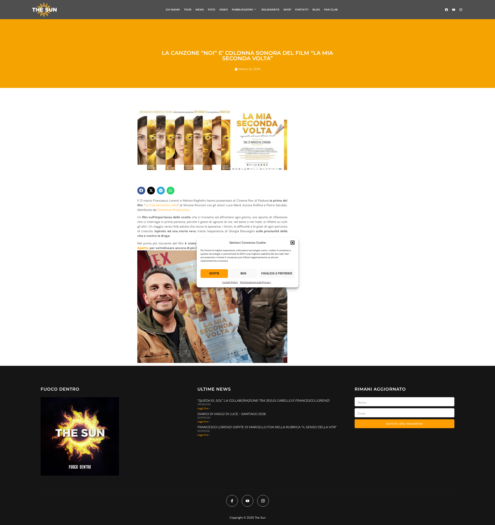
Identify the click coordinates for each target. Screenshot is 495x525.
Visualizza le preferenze (276, 273)
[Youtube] (454, 10)
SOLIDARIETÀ (270, 9)
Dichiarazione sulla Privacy (255, 282)
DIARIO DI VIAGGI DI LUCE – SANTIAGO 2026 (231, 414)
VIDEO (223, 9)
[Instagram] (461, 10)
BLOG (316, 9)
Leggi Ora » (203, 408)
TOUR (187, 9)
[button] (292, 243)
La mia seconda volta (161, 205)
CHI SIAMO (173, 9)
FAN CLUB (331, 9)
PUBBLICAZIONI (242, 9)
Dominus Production (173, 210)
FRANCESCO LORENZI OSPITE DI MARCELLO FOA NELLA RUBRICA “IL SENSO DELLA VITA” (266, 427)
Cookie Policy (230, 282)
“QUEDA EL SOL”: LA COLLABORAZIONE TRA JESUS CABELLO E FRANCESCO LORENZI (263, 400)
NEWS (199, 9)
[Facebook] (446, 10)
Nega (243, 273)
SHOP (287, 9)
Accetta (214, 273)
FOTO (211, 9)
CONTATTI (301, 9)
